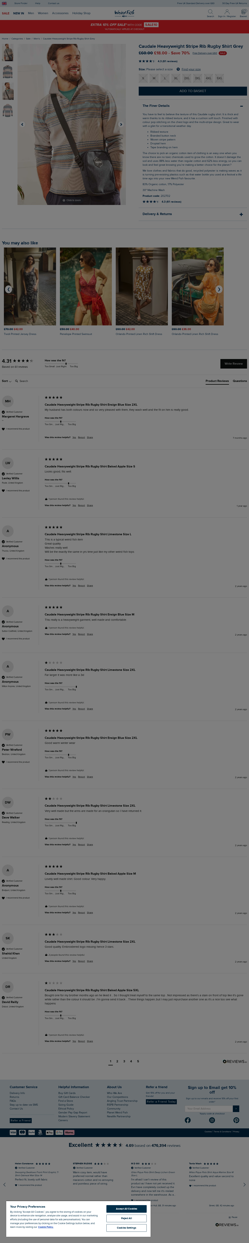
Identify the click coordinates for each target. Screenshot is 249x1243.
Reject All (126, 1218)
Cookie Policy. (45, 1227)
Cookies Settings (126, 1227)
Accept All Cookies (126, 1208)
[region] (78, 1219)
